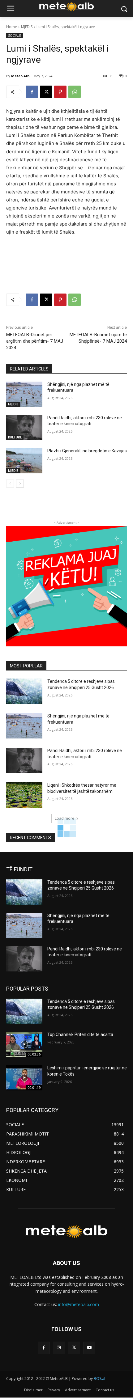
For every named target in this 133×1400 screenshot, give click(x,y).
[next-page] (20, 484)
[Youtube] (89, 1348)
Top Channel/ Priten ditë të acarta (80, 1034)
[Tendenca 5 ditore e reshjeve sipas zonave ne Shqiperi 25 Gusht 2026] (24, 691)
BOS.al (99, 1378)
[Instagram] (59, 1348)
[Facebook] (32, 92)
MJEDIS (26, 26)
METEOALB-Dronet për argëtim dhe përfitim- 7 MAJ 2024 (34, 341)
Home (11, 26)
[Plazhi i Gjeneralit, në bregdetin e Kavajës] (24, 460)
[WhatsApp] (74, 92)
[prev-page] (10, 484)
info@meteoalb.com (78, 1304)
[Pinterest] (60, 92)
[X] (46, 92)
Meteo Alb (20, 76)
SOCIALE (14, 35)
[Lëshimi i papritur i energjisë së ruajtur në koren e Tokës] (24, 1077)
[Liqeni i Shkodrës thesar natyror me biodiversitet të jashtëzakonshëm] (24, 795)
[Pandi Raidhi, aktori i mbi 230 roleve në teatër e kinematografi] (24, 427)
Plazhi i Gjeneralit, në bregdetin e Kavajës (87, 450)
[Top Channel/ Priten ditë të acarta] (24, 1044)
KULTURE (15, 437)
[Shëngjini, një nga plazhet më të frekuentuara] (24, 394)
